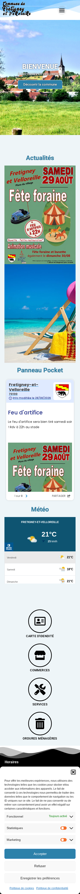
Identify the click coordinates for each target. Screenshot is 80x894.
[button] (73, 772)
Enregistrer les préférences (40, 878)
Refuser (40, 866)
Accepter (40, 854)
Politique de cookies (22, 888)
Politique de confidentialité (52, 888)
